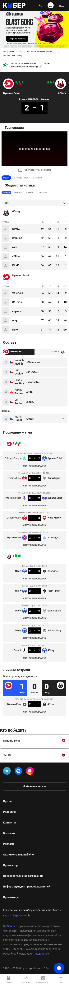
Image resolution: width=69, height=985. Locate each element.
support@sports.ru (14, 915)
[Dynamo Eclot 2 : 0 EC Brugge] (16, 82)
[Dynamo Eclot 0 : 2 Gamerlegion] (20, 84)
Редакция (9, 811)
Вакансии (9, 833)
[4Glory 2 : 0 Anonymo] (53, 82)
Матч (6, 177)
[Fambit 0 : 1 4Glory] (47, 82)
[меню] (61, 5)
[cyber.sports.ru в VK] (19, 771)
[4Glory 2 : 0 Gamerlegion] (50, 82)
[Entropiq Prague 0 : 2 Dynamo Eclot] (22, 82)
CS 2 (21, 52)
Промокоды (11, 897)
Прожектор (10, 865)
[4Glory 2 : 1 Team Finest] (51, 82)
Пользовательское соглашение (23, 875)
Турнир (37, 177)
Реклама (9, 843)
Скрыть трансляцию (38, 170)
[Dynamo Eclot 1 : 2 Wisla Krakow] (17, 84)
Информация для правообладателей (26, 886)
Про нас (8, 801)
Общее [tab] (6, 192)
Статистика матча (34, 466)
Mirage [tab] (18, 192)
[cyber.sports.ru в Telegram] (7, 771)
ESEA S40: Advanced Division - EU (41, 52)
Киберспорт (8, 52)
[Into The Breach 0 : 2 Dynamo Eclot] (19, 82)
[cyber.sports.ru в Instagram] (30, 771)
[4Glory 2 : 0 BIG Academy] (48, 82)
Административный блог (19, 854)
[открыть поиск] (40, 5)
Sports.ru (12, 926)
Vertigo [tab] (30, 192)
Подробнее (42, 953)
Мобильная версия (34, 786)
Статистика (21, 177)
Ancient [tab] (43, 192)
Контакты (9, 822)
